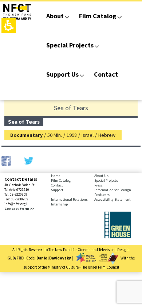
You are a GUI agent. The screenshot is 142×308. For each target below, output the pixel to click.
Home (55, 175)
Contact (106, 74)
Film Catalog (97, 16)
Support (57, 190)
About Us (101, 175)
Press (98, 185)
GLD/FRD (15, 258)
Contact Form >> (19, 208)
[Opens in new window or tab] (117, 236)
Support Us (62, 74)
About (55, 16)
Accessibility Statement (112, 199)
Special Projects (70, 45)
